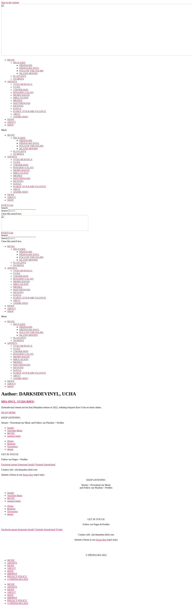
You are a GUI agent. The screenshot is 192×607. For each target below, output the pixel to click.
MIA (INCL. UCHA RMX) (17, 401)
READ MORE (8, 412)
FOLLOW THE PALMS (31, 70)
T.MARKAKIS (20, 89)
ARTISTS (12, 81)
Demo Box (28, 474)
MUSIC (11, 60)
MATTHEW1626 (21, 103)
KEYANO (18, 106)
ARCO (16, 114)
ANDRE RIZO (20, 116)
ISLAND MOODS (28, 73)
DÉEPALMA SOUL (29, 68)
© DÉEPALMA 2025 (17, 579)
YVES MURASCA (22, 84)
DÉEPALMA (25, 65)
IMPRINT (96, 545)
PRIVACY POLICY (96, 550)
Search (4, 210)
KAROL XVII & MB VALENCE (29, 111)
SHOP (10, 125)
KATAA (17, 108)
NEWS (10, 119)
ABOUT (11, 122)
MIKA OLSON (20, 98)
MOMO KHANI (21, 95)
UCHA (16, 87)
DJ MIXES (18, 79)
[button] (96, 130)
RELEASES (19, 62)
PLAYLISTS (19, 76)
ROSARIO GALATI (23, 92)
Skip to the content (10, 2)
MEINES (17, 100)
